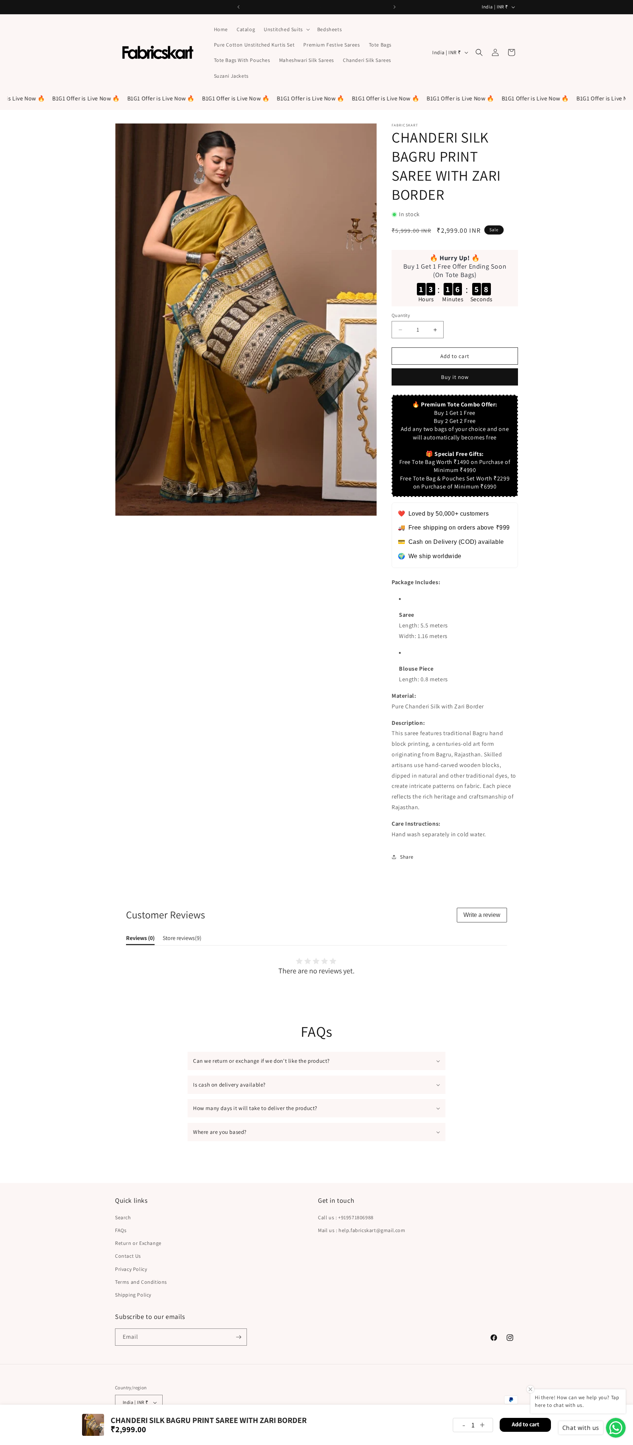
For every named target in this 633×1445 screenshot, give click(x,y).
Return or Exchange (138, 1243)
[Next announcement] (394, 7)
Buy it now (455, 376)
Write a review (481, 915)
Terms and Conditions (141, 1282)
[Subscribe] (238, 1337)
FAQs (120, 1230)
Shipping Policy (133, 1294)
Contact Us (128, 1256)
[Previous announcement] (238, 7)
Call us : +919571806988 (346, 1217)
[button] (286, 29)
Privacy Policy (131, 1269)
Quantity (401, 315)
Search (123, 1217)
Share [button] (407, 857)
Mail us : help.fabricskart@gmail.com (362, 1230)
